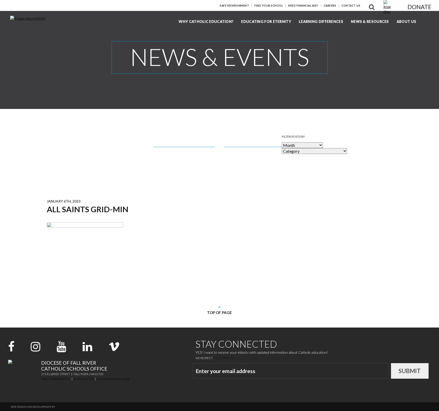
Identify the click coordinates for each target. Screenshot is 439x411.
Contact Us (350, 5)
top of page (219, 312)
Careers (330, 5)
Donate (419, 6)
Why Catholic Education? (206, 21)
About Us (406, 21)
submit (410, 370)
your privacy (223, 358)
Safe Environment (234, 5)
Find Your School (268, 5)
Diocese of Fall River (113, 378)
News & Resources (370, 21)
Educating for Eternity (266, 21)
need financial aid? (303, 5)
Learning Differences (321, 21)
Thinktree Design (68, 406)
